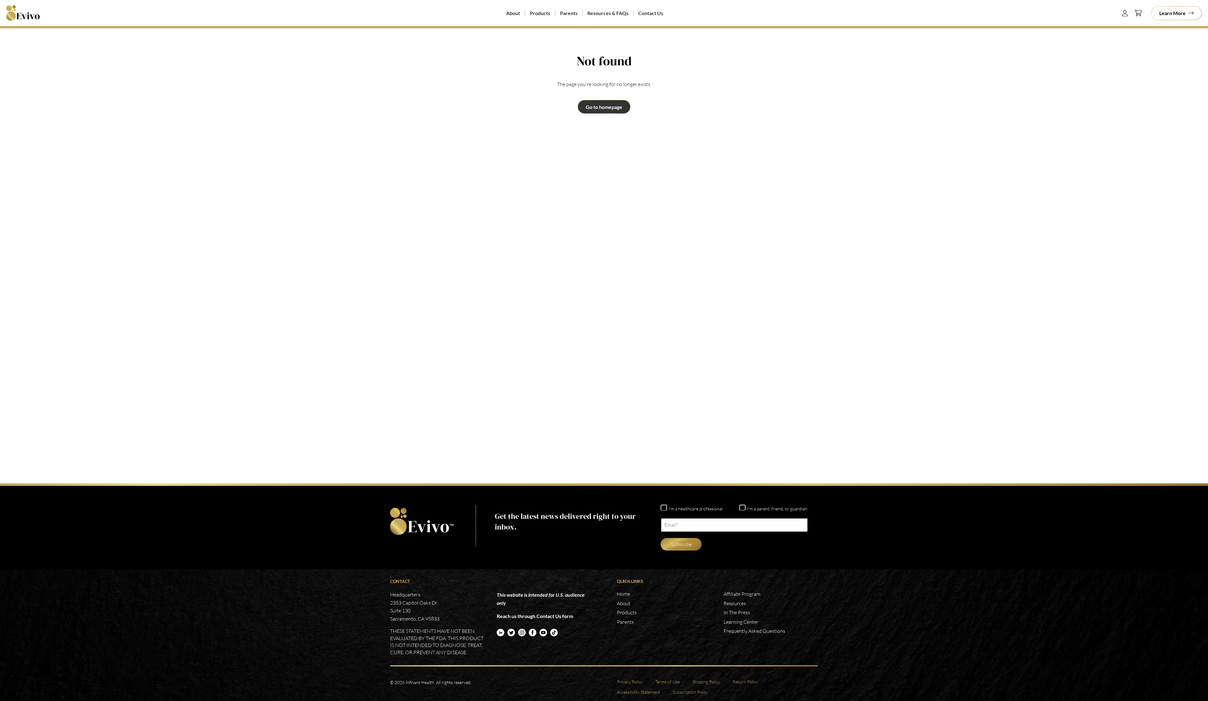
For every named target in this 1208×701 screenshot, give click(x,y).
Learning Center (741, 622)
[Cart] (1138, 13)
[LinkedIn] (500, 632)
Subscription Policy (690, 692)
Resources (735, 603)
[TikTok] (554, 632)
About (513, 13)
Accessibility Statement (638, 692)
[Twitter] (511, 632)
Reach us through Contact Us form (535, 616)
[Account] (1124, 13)
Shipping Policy (706, 681)
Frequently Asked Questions (754, 631)
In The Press (737, 612)
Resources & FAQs (608, 13)
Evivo (24, 13)
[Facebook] (532, 632)
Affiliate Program (742, 594)
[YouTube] (543, 632)
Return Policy (745, 681)
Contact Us (650, 13)
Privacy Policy (630, 681)
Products (540, 13)
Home (623, 594)
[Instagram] (522, 632)
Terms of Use (667, 681)
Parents (569, 13)
